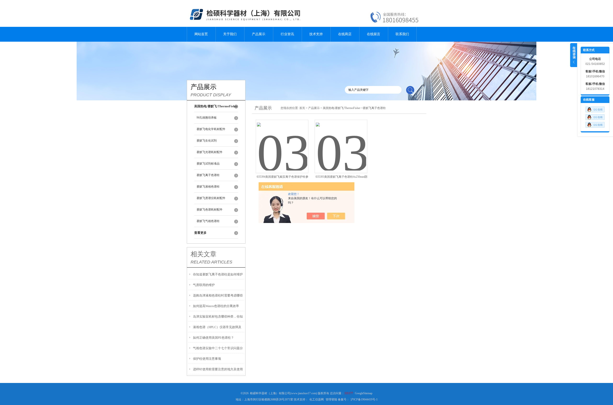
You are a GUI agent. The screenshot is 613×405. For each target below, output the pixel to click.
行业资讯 (287, 34)
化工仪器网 (316, 399)
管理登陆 (331, 399)
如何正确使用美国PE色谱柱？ (213, 337)
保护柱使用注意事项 (207, 358)
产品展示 (258, 34)
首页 (302, 108)
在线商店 (345, 34)
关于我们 (230, 34)
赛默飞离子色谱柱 (208, 175)
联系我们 (402, 34)
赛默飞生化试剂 (207, 140)
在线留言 (373, 34)
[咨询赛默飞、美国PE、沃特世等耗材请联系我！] (595, 111)
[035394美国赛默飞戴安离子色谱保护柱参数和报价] (282, 140)
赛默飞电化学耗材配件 (211, 129)
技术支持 (316, 34)
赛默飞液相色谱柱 (208, 186)
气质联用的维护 (204, 285)
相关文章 (203, 254)
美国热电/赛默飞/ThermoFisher (341, 108)
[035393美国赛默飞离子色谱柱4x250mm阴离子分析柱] (341, 140)
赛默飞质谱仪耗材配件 (211, 198)
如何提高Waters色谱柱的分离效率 (216, 306)
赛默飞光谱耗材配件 (209, 152)
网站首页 (201, 34)
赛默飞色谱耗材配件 (209, 209)
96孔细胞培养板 (207, 117)
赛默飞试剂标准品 (208, 163)
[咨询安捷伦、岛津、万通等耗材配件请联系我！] (595, 119)
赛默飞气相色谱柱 (208, 221)
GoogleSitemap (363, 393)
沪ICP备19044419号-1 (364, 399)
